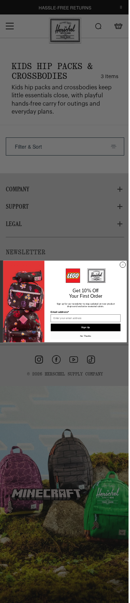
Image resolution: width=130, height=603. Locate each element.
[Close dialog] (123, 265)
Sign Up (85, 327)
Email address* (60, 312)
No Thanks (85, 336)
